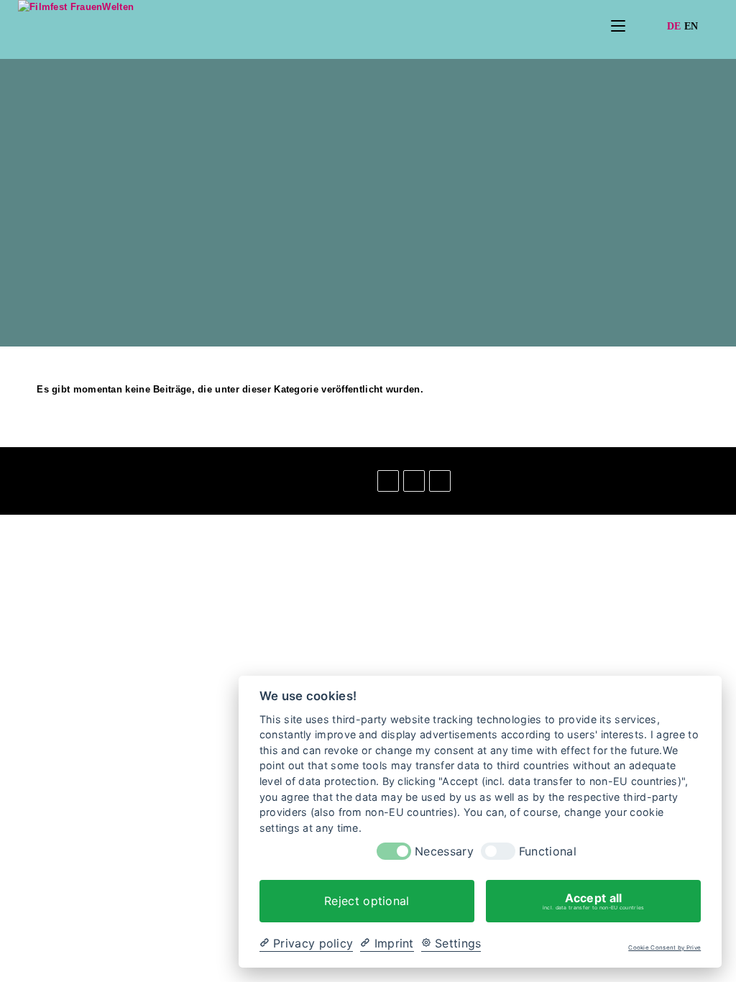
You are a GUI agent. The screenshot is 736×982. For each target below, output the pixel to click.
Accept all (594, 901)
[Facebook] (388, 481)
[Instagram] (414, 481)
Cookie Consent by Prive (664, 948)
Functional (547, 851)
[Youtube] (440, 481)
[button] (11, 473)
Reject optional (367, 901)
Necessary (444, 851)
